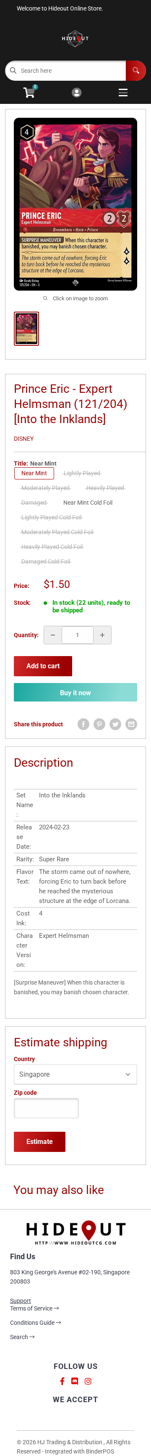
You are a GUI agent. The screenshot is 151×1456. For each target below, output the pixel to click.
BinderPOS (100, 1451)
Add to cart (43, 666)
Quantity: (26, 635)
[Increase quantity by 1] (102, 635)
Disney (24, 438)
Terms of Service (32, 1308)
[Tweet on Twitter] (115, 724)
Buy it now (75, 693)
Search (19, 1337)
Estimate (39, 1142)
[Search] (136, 71)
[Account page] (76, 93)
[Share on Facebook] (83, 724)
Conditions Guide (33, 1322)
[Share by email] (131, 724)
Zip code (25, 1093)
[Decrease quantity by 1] (53, 635)
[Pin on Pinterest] (99, 724)
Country (24, 1059)
